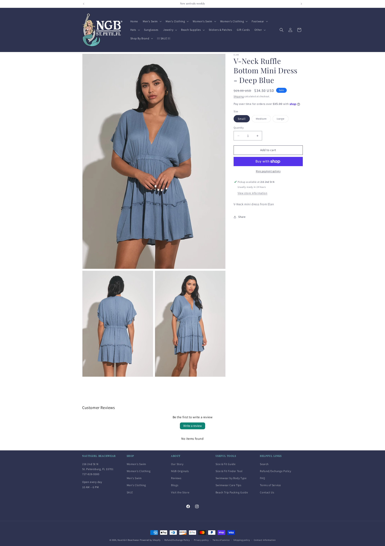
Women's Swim (136, 464)
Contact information (265, 539)
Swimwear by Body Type (231, 478)
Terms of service (221, 539)
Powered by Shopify (150, 540)
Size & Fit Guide (226, 464)
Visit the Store (180, 492)
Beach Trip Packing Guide (232, 492)
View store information (252, 193)
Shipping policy (241, 539)
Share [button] (242, 217)
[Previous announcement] (83, 4)
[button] (151, 21)
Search (264, 464)
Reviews (176, 478)
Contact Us (267, 492)
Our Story (177, 464)
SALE (130, 492)
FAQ (262, 478)
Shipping (239, 96)
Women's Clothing (139, 471)
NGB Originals (180, 471)
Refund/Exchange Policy (275, 471)
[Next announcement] (301, 4)
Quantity (239, 128)
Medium (263, 120)
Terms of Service (270, 485)
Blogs (174, 485)
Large (283, 120)
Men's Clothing (136, 485)
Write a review (192, 426)
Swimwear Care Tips (228, 485)
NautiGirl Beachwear (128, 540)
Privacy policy (201, 539)
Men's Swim (134, 478)
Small (242, 119)
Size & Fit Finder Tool (229, 471)
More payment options (268, 171)
